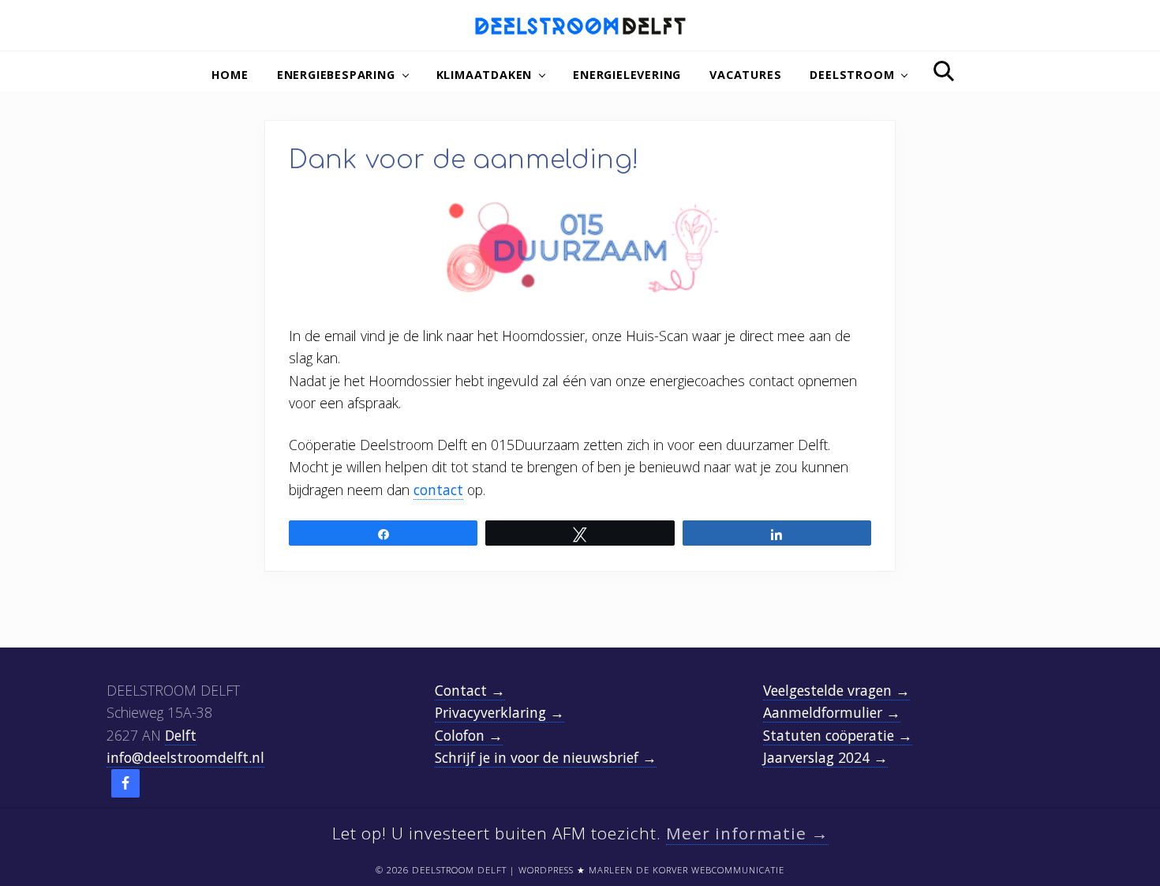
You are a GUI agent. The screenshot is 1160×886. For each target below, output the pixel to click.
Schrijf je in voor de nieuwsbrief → (546, 757)
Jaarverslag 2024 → (825, 757)
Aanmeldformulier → (831, 712)
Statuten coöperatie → (837, 735)
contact (438, 489)
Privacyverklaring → (499, 712)
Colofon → (469, 735)
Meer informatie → (747, 833)
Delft (180, 735)
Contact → (470, 690)
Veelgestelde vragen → (836, 690)
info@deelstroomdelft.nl (185, 757)
